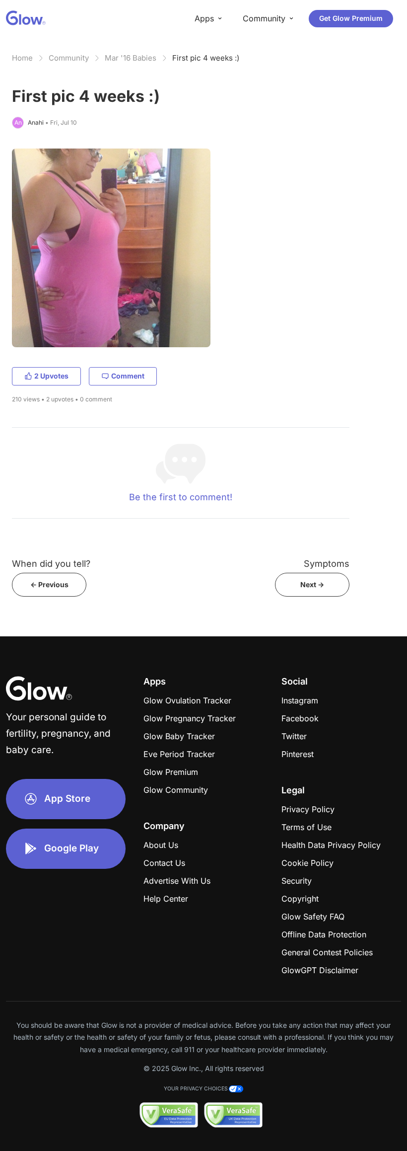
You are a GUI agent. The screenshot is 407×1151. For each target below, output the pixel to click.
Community (69, 58)
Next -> (312, 584)
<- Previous (49, 584)
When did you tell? (51, 563)
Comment (127, 376)
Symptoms (326, 563)
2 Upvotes (51, 376)
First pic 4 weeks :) (205, 58)
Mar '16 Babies (130, 58)
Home (22, 58)
